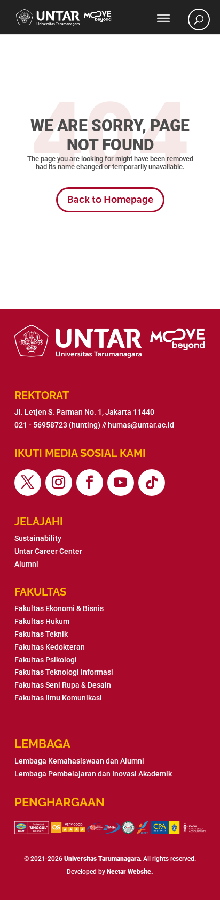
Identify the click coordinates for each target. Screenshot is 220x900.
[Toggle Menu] (163, 18)
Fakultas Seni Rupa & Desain (62, 685)
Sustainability (37, 538)
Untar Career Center (48, 551)
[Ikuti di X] (27, 482)
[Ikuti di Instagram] (58, 482)
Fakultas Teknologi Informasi (63, 672)
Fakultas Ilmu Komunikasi (58, 697)
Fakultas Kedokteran (49, 647)
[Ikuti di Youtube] (120, 482)
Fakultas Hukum (41, 621)
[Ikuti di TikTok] (151, 482)
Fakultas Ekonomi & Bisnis (59, 608)
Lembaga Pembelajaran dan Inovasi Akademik (93, 773)
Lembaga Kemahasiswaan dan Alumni (79, 761)
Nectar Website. (130, 871)
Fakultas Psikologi (45, 659)
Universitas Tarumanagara (102, 859)
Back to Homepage (110, 199)
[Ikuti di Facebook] (89, 482)
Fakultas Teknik (41, 634)
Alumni (26, 564)
